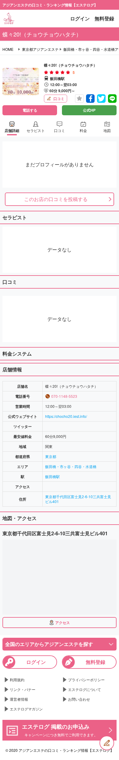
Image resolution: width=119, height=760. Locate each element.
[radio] (46, 72)
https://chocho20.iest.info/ (66, 416)
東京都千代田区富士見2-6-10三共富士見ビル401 (78, 499)
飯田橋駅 (52, 476)
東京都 (50, 456)
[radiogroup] (57, 72)
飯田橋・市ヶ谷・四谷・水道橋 (70, 466)
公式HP (89, 110)
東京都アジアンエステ (40, 49)
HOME (7, 49)
